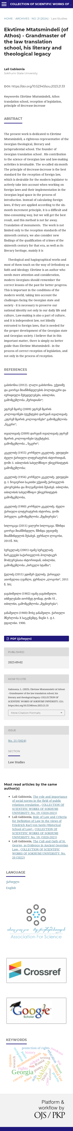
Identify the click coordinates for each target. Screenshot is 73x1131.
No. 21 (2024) (40, 18)
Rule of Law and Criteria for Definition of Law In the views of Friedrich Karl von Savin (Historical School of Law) (39, 823)
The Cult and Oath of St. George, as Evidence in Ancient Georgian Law (40, 845)
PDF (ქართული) (21, 638)
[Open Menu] (4, 4)
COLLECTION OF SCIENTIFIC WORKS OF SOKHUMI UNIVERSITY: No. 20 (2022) (39, 853)
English (11, 888)
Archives (22, 18)
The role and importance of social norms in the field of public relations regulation (39, 801)
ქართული (12, 882)
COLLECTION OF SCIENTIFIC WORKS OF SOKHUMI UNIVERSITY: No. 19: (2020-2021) (38, 809)
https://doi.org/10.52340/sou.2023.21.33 (38, 86)
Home (8, 18)
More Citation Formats (25, 712)
